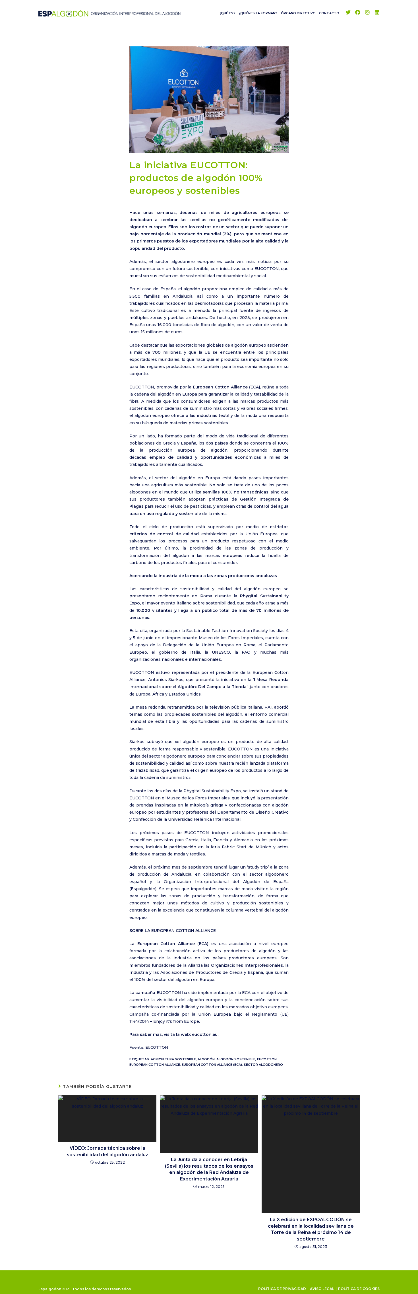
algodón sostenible (235, 1059)
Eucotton (267, 1059)
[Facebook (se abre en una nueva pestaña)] (358, 12)
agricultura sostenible (173, 1059)
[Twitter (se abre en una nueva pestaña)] (348, 12)
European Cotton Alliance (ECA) (212, 1065)
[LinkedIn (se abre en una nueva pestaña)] (377, 12)
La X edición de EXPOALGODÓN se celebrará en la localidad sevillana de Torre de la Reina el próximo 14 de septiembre (311, 1229)
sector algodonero (263, 1065)
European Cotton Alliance (154, 1065)
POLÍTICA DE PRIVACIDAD (282, 1289)
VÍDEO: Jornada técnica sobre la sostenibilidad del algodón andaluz (107, 1151)
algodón (206, 1059)
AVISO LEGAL (322, 1289)
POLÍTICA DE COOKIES (359, 1289)
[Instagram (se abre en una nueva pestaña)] (367, 12)
